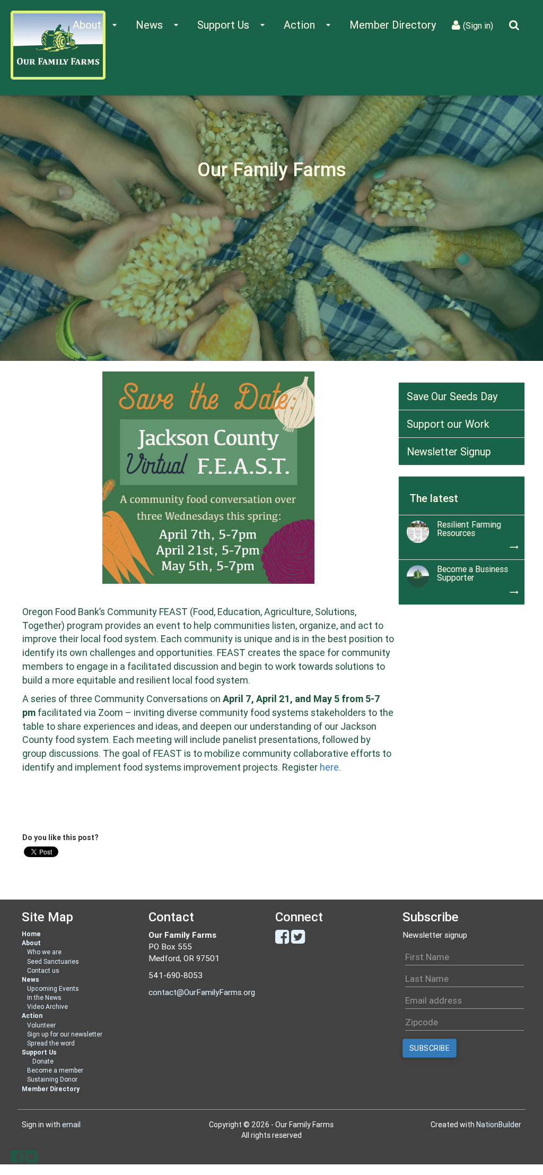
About (31, 943)
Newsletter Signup (449, 451)
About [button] (96, 24)
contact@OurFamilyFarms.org (201, 992)
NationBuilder (498, 1124)
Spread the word (51, 1043)
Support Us (39, 1052)
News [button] (158, 24)
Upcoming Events (53, 988)
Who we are (44, 952)
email (71, 1124)
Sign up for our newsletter (64, 1034)
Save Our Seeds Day (452, 396)
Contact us (43, 970)
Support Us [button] (232, 24)
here (329, 767)
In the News (44, 997)
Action (32, 1016)
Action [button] (309, 24)
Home (31, 934)
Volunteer (41, 1025)
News (30, 979)
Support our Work (448, 423)
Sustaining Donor (52, 1079)
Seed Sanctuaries (53, 961)
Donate (43, 1061)
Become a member (55, 1070)
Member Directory (392, 24)
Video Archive (47, 1006)
